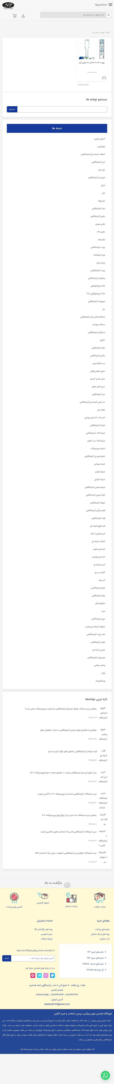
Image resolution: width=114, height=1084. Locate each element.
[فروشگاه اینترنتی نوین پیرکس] (8, 5)
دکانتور (102, 340)
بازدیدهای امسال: (96, 963)
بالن (103, 193)
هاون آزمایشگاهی (98, 642)
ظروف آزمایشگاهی (97, 502)
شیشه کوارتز (100, 471)
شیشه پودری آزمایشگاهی (94, 456)
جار (103, 309)
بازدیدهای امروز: (97, 952)
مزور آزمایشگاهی (98, 618)
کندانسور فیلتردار (98, 557)
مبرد (103, 611)
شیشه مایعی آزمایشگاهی (95, 487)
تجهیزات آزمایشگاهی (96, 301)
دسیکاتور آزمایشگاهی (96, 332)
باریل (103, 185)
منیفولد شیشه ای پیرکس (95, 626)
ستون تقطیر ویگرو (98, 371)
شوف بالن (101, 409)
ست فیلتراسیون (98, 363)
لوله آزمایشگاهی (98, 595)
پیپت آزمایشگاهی (98, 270)
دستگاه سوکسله (98, 324)
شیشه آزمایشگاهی (97, 425)
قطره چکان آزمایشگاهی (95, 510)
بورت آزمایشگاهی (98, 247)
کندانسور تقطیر (99, 549)
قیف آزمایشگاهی (98, 518)
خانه (108, 32)
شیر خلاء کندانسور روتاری (95, 417)
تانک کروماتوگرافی (98, 286)
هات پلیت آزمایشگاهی (96, 634)
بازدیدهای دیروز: (97, 958)
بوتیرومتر (101, 239)
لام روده (102, 580)
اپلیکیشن (101, 146)
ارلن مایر (101, 169)
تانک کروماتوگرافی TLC (95, 293)
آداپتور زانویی (99, 138)
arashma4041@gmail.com (57, 1004)
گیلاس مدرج (100, 572)
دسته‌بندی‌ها (101, 4)
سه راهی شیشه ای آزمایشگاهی (92, 402)
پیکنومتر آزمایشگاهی (96, 278)
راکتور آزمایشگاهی (97, 355)
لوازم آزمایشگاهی (98, 587)
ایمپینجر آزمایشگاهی (96, 177)
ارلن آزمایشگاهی (98, 162)
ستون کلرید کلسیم (97, 378)
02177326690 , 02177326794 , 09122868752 (57, 995)
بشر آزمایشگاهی (98, 208)
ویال (103, 673)
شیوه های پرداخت (102, 929)
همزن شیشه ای (98, 649)
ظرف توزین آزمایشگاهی (95, 495)
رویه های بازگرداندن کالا (43, 929)
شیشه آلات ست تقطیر (96, 440)
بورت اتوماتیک (99, 255)
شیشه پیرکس (99, 464)
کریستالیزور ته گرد (98, 533)
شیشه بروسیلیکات (98, 448)
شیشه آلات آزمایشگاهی (95, 433)
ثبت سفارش (105, 938)
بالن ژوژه (101, 200)
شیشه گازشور (99, 479)
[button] (105, 1075)
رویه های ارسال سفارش (100, 934)
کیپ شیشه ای (99, 564)
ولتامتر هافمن (99, 665)
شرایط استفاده (47, 938)
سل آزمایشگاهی (98, 394)
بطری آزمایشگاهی (97, 216)
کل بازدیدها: (99, 969)
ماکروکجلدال (100, 603)
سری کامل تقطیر (98, 386)
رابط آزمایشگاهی (98, 347)
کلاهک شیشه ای (98, 541)
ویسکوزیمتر (100, 680)
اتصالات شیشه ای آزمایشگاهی (93, 154)
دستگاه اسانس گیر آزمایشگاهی (92, 316)
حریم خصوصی (47, 934)
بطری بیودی (100, 224)
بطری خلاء (101, 231)
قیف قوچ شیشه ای (97, 526)
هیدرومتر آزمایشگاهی (96, 657)
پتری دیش (100, 262)
